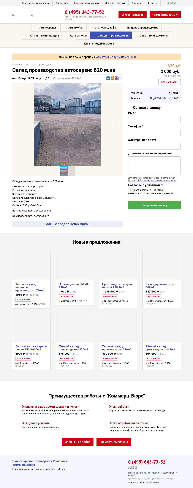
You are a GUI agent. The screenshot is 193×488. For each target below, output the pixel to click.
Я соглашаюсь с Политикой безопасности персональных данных (150, 191)
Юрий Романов (152, 482)
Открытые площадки (44, 35)
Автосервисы (48, 27)
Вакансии (136, 3)
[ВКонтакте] (108, 78)
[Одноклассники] (112, 78)
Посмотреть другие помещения (115, 57)
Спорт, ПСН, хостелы (154, 35)
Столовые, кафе (105, 27)
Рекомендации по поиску (86, 3)
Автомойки (75, 27)
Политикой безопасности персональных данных (152, 180)
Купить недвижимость (99, 43)
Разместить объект (165, 14)
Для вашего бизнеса (115, 3)
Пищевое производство (142, 27)
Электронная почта (142, 140)
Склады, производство (113, 35)
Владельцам (62, 3)
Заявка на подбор (133, 14)
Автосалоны (78, 35)
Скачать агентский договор (35, 3)
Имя (132, 113)
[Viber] (117, 78)
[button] (120, 124)
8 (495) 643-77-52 (84, 12)
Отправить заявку (154, 205)
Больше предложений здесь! (67, 224)
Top (185, 480)
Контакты (152, 3)
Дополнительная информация (150, 153)
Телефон (135, 126)
